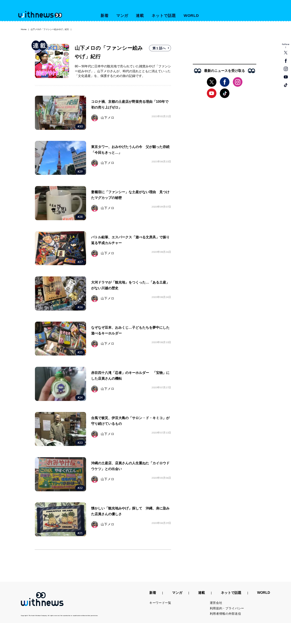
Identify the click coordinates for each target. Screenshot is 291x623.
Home (24, 29)
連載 (140, 15)
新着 (105, 15)
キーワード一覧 (160, 602)
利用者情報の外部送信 (225, 613)
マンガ (122, 15)
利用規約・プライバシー (227, 608)
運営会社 (216, 602)
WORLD (191, 15)
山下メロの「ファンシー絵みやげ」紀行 (50, 29)
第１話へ (159, 48)
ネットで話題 (164, 15)
